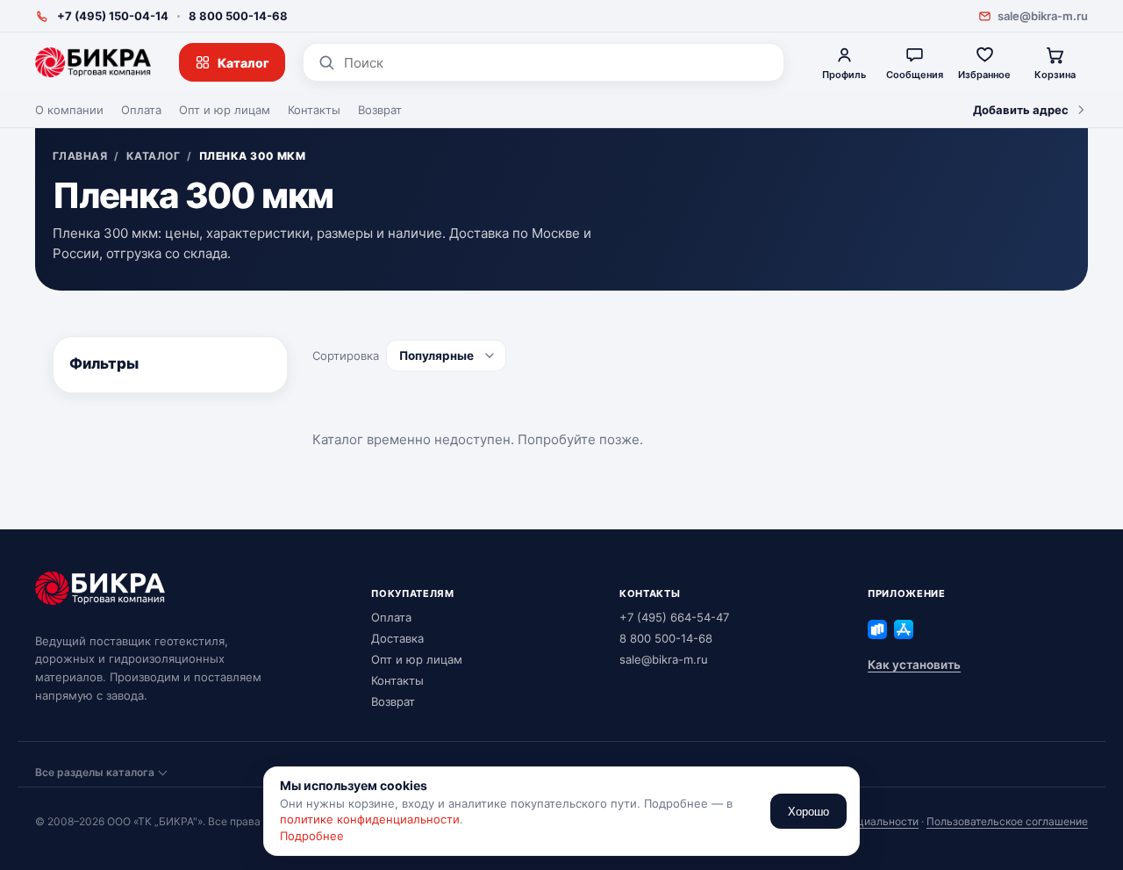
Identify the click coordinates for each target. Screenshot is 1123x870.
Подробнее (312, 836)
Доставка (397, 638)
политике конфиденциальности (370, 819)
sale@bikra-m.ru (1043, 16)
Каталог (243, 62)
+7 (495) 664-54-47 (674, 617)
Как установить (914, 665)
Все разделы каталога (94, 772)
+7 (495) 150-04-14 (112, 16)
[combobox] (556, 62)
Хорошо (808, 811)
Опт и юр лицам (224, 110)
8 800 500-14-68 (238, 16)
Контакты (314, 110)
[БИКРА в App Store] (903, 629)
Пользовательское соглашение (1007, 821)
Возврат (380, 110)
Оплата (141, 110)
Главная (80, 156)
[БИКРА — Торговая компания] (93, 62)
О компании (69, 110)
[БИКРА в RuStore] (877, 629)
